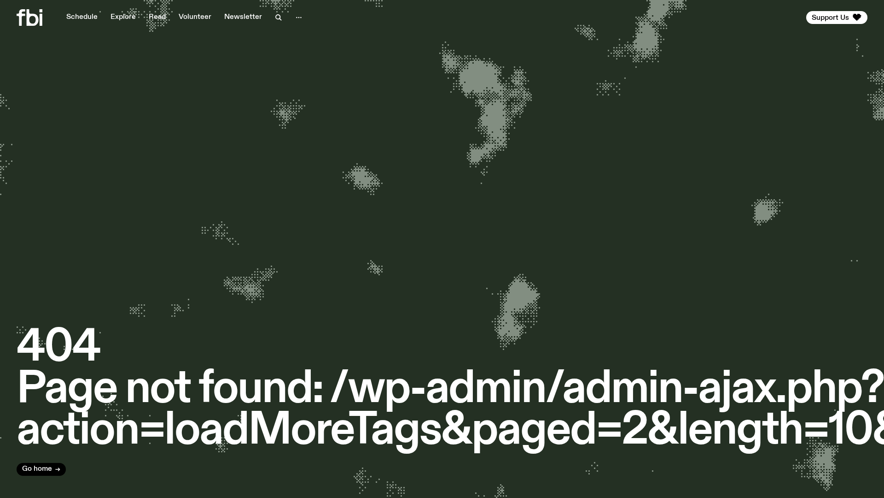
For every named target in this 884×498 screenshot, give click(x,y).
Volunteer (195, 17)
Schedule (82, 17)
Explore (123, 17)
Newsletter (243, 17)
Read (157, 17)
